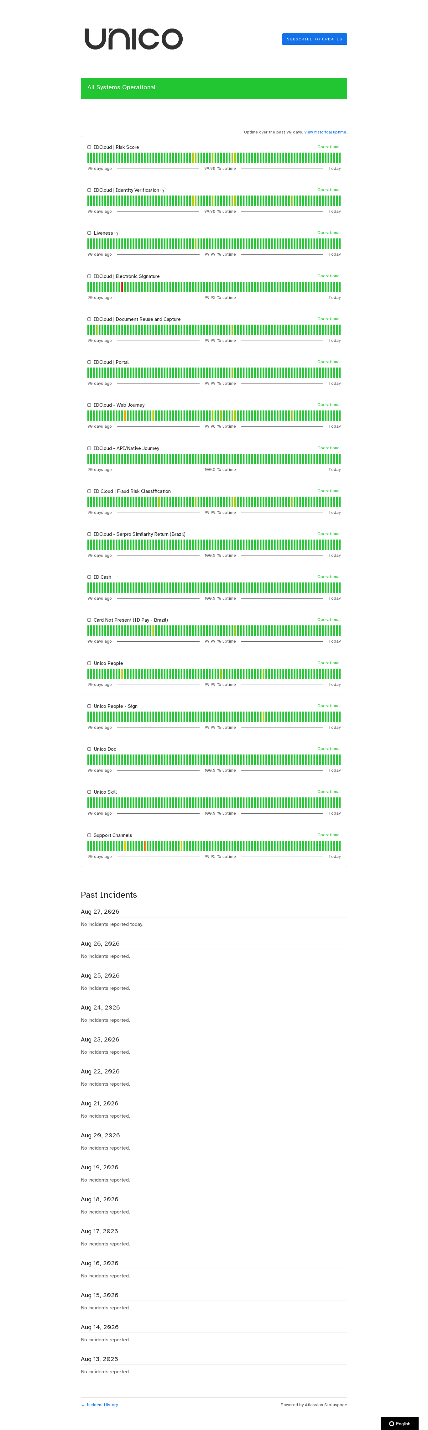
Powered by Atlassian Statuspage (314, 1404)
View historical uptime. (325, 132)
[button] (314, 39)
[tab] (88, 158)
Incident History (99, 1404)
